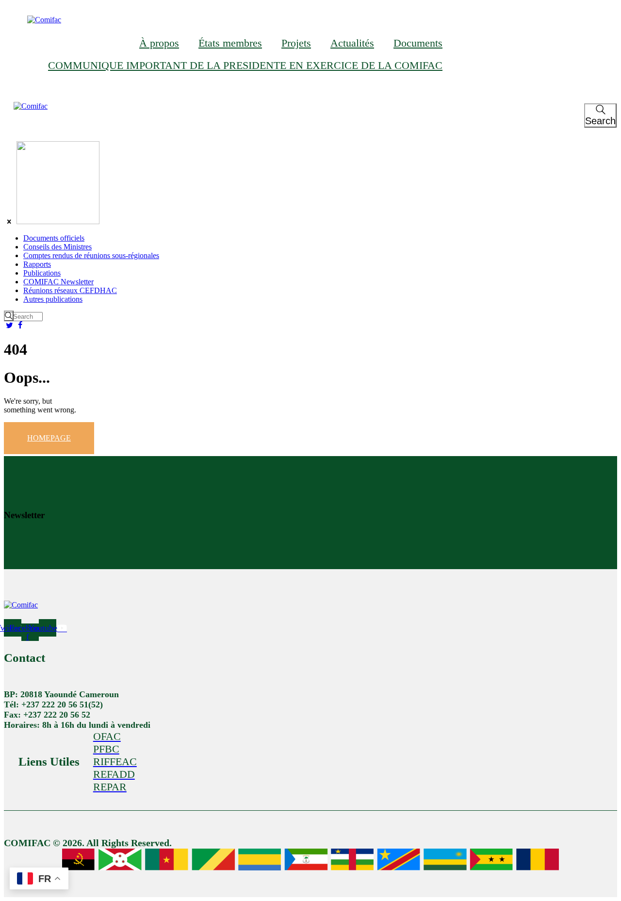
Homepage (49, 438)
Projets (296, 43)
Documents (417, 43)
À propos (159, 43)
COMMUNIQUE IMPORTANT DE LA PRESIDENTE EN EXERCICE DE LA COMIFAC (245, 65)
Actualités (352, 43)
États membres (230, 43)
